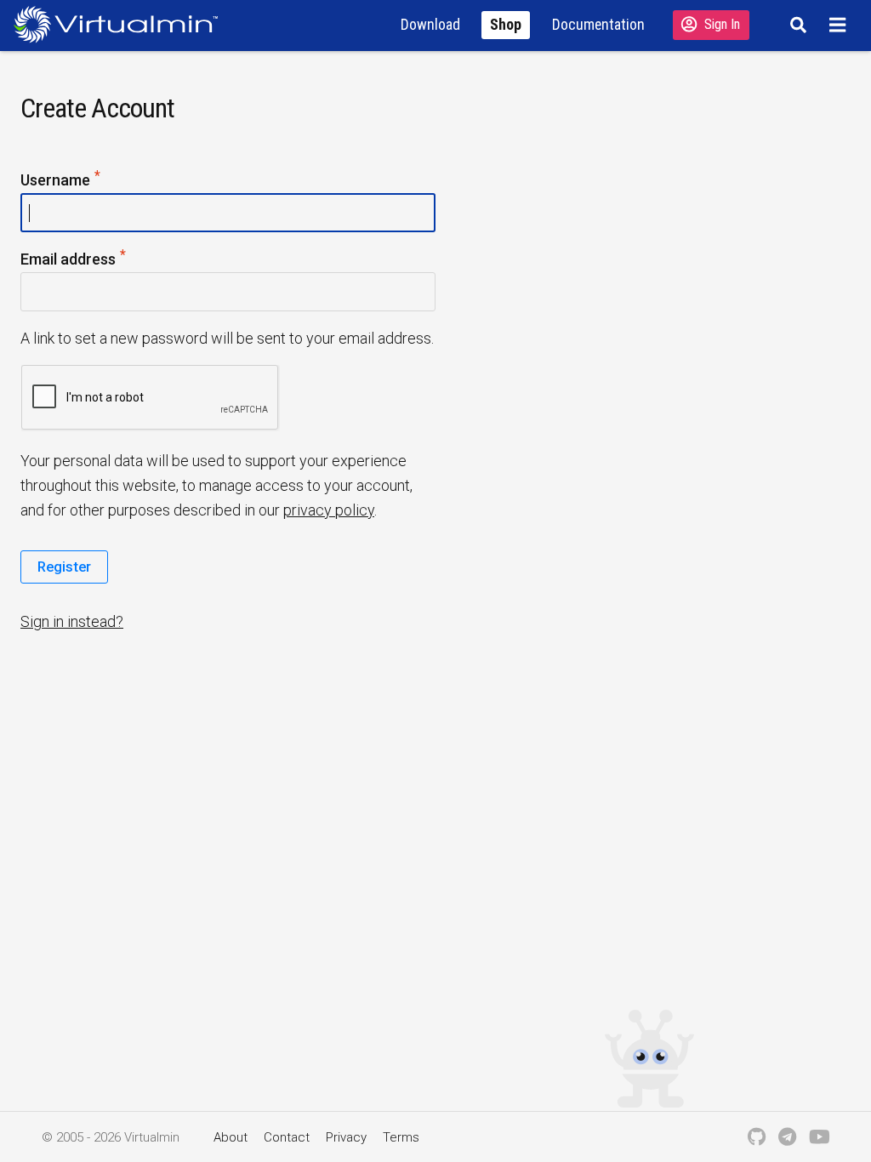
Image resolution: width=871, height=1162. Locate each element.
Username (87, 178)
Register (64, 566)
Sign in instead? (71, 621)
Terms (401, 1137)
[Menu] (839, 24)
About (230, 1137)
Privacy (346, 1137)
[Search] (795, 24)
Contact (287, 1137)
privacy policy (328, 510)
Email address (99, 258)
